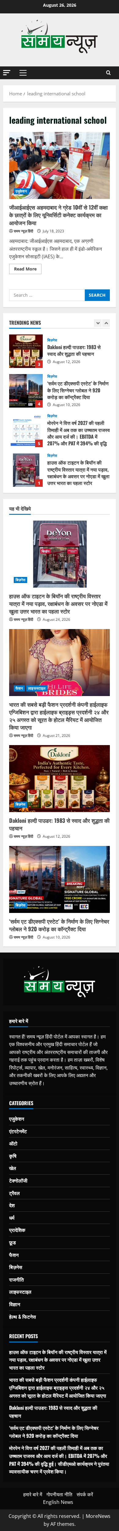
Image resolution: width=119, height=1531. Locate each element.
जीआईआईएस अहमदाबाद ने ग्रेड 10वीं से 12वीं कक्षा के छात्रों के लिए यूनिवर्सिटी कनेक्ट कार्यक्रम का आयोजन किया (59, 165)
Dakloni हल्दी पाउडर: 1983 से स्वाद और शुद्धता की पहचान (26, 351)
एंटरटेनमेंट (18, 1131)
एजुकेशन (21, 191)
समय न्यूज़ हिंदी (23, 231)
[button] (6, 72)
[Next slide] (106, 323)
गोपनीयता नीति (59, 1494)
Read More (27, 270)
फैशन (19, 688)
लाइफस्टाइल (36, 688)
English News (58, 1502)
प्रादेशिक (17, 1229)
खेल (12, 1168)
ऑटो (13, 1143)
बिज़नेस (52, 340)
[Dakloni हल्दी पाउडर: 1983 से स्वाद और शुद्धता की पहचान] (59, 778)
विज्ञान (14, 1304)
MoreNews (98, 1516)
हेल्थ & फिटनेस (22, 1316)
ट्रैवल (14, 1193)
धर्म (11, 1217)
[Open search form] (108, 73)
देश (12, 1205)
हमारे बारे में (32, 1494)
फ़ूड (12, 1242)
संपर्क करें (85, 1494)
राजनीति (16, 1279)
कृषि (12, 1155)
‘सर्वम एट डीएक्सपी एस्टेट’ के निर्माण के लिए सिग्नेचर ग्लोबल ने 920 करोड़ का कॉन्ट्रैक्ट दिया (26, 391)
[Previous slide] (98, 323)
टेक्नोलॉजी (18, 1180)
